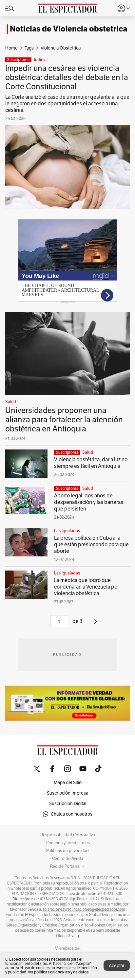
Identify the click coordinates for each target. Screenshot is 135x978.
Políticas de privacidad (67, 850)
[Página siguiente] (95, 623)
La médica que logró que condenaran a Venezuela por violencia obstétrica (86, 587)
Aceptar (117, 965)
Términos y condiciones (68, 843)
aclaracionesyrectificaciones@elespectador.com (84, 909)
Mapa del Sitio (68, 782)
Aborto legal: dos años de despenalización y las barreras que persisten (88, 502)
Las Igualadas (67, 530)
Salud (10, 402)
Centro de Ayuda (67, 858)
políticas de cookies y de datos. (61, 971)
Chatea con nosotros (71, 814)
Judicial (40, 59)
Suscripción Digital (67, 803)
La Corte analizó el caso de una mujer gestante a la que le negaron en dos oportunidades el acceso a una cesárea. (67, 104)
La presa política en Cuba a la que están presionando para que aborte (91, 544)
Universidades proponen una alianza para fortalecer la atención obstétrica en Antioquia (64, 419)
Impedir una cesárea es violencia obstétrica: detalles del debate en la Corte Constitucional (66, 77)
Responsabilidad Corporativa (67, 835)
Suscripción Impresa (67, 793)
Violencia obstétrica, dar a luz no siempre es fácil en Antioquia (90, 462)
